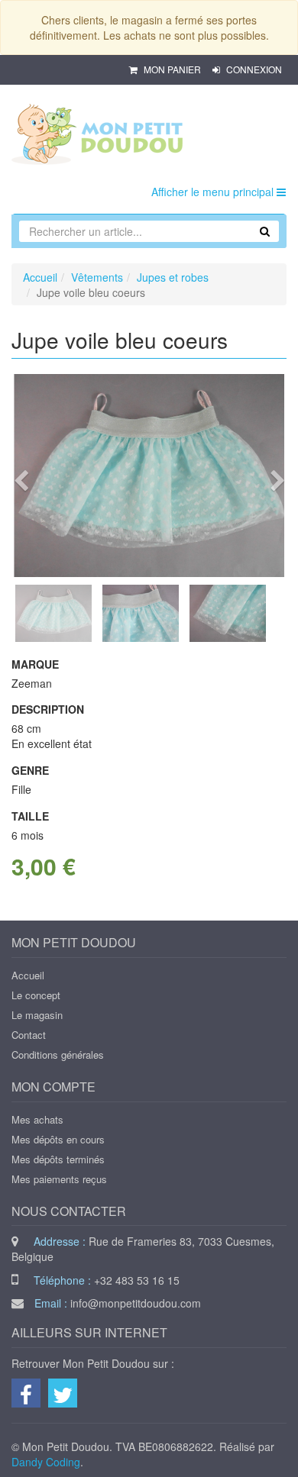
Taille (30, 816)
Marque (35, 664)
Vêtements (97, 277)
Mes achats (37, 1119)
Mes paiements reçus (59, 1179)
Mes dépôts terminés (58, 1159)
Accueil (40, 277)
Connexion (253, 69)
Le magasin (37, 1015)
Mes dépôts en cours (58, 1139)
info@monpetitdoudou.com (135, 1303)
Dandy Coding (45, 1461)
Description (47, 709)
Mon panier (172, 69)
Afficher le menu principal (214, 191)
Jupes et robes (173, 277)
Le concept (35, 995)
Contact (28, 1034)
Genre (30, 770)
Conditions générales (57, 1054)
